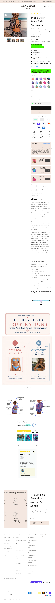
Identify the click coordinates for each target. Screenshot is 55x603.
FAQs (17, 543)
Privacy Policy (7, 551)
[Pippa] (41, 83)
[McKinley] (41, 87)
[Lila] (33, 83)
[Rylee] (45, 83)
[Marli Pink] (45, 79)
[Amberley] (33, 79)
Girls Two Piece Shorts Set (33, 551)
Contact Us (18, 573)
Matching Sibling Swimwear (31, 572)
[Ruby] (33, 87)
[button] (3, 6)
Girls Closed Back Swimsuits (32, 561)
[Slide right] (26, 40)
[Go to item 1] (20, 437)
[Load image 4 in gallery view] (22, 40)
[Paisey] (37, 83)
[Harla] (48, 79)
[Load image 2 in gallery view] (13, 40)
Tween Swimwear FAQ (21, 540)
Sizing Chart (6, 543)
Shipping (39, 41)
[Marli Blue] (45, 87)
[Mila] (37, 87)
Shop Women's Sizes (32, 565)
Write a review (24, 431)
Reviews (17, 537)
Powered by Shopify (16, 599)
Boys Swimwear (31, 568)
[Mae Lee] (48, 87)
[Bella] (41, 79)
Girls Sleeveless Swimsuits (31, 556)
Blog (5, 555)
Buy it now (41, 112)
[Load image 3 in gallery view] (17, 40)
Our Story (18, 547)
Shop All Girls (31, 537)
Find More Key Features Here (38, 523)
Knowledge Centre (20, 567)
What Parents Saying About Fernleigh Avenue (20, 556)
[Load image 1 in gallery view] (9, 40)
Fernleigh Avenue (10, 599)
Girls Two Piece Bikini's (31, 546)
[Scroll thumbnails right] (36, 438)
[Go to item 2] (28, 437)
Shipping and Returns (9, 537)
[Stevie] (48, 83)
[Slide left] (5, 40)
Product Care (7, 540)
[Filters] (33, 431)
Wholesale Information (18, 562)
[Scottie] (37, 79)
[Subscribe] (27, 582)
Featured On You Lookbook (19, 550)
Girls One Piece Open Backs (32, 541)
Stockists (18, 570)
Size (32, 90)
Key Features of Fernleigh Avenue (8, 547)
